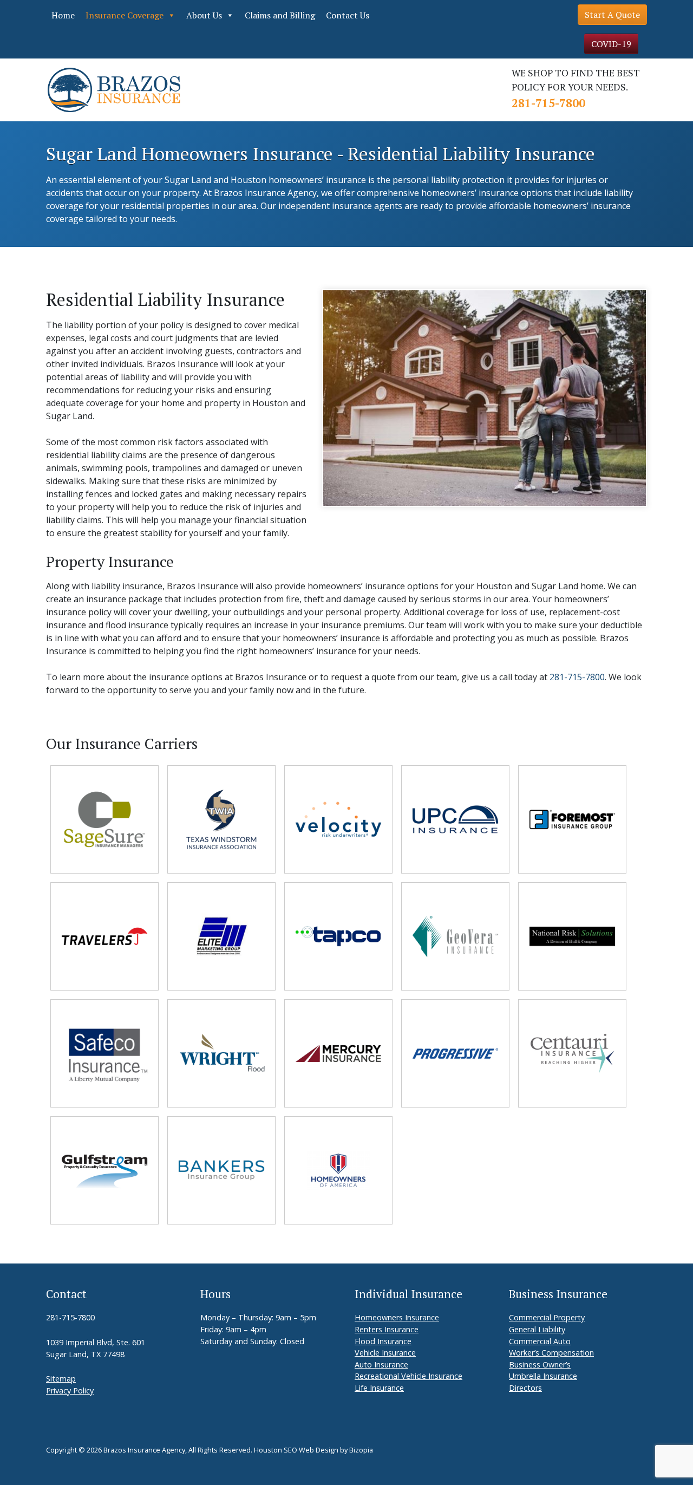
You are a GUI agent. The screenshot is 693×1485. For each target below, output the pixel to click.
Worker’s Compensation (551, 1352)
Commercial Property (547, 1317)
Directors (525, 1388)
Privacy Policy (70, 1390)
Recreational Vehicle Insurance (408, 1376)
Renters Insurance (387, 1329)
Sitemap (61, 1378)
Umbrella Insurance (543, 1376)
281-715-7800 (548, 102)
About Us (204, 15)
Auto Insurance (381, 1364)
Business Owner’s (540, 1364)
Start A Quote (612, 15)
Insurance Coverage (125, 15)
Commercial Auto (540, 1341)
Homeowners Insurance (397, 1317)
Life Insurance (379, 1388)
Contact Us (347, 15)
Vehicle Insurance (385, 1352)
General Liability (537, 1329)
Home (63, 15)
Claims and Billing (280, 15)
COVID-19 (611, 44)
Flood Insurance (383, 1341)
